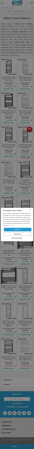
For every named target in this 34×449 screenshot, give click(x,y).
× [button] (30, 209)
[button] (17, 238)
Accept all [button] (17, 229)
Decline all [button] (17, 234)
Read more (11, 225)
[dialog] (17, 224)
